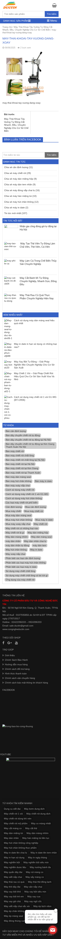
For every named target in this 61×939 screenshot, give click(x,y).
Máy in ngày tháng (37, 857)
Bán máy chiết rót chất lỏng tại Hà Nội (25, 460)
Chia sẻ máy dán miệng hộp (18, 178)
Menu (53, 20)
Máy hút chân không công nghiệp (21, 843)
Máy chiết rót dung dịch (38, 813)
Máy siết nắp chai (13, 877)
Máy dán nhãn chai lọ (35, 541)
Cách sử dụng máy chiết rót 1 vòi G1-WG (27, 494)
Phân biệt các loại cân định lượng (23, 558)
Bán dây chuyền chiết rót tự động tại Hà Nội (28, 439)
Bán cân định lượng (16, 431)
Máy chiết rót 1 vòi (13, 813)
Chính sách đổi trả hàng (17, 669)
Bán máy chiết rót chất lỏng (20, 455)
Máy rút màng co (34, 872)
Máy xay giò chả (12, 901)
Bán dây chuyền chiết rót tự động (23, 435)
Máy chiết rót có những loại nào (22, 528)
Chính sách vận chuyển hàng (20, 678)
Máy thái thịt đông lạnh (39, 882)
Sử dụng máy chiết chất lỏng (20, 571)
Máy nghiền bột (12, 862)
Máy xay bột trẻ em (14, 896)
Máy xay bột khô (12, 891)
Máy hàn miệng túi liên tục (35, 838)
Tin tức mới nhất (12, 213)
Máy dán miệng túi (13, 833)
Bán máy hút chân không (18, 481)
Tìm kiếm (51, 14)
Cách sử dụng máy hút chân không (24, 498)
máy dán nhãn (13, 541)
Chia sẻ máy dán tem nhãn (18, 184)
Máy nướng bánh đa (40, 867)
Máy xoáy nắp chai (15, 554)
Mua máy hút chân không (19, 519)
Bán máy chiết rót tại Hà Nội (20, 464)
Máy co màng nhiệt (41, 823)
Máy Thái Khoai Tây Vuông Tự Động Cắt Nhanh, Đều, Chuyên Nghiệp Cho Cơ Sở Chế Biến (27, 28)
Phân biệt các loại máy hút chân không (26, 562)
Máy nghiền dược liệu (15, 867)
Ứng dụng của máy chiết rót (20, 579)
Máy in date (36, 549)
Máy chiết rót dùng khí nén (17, 818)
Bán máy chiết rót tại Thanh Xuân (23, 472)
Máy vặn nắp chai (33, 886)
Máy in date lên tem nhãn (44, 852)
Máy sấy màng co (35, 877)
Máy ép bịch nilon (42, 906)
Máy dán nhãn (11, 838)
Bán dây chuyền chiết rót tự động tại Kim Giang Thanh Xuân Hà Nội (30, 445)
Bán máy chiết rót (15, 451)
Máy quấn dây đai (13, 872)
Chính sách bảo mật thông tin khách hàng (26, 682)
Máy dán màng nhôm (17, 537)
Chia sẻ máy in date (14, 207)
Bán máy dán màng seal (18, 477)
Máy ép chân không (14, 911)
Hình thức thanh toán (16, 673)
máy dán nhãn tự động (17, 545)
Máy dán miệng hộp (38, 532)
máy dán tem (39, 545)
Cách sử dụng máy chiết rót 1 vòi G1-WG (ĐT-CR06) (35, 398)
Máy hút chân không (16, 549)
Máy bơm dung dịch (34, 808)
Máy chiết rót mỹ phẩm (15, 823)
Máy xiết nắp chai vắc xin (17, 906)
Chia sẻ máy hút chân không (19, 202)
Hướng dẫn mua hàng (16, 664)
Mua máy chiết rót (33, 511)
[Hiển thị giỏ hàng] (55, 5)
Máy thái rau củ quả (14, 882)
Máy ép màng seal (13, 916)
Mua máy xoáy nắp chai (18, 524)
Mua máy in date (44, 519)
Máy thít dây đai (12, 886)
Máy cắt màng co (13, 828)
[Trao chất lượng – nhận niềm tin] (10, 5)
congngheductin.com (18, 629)
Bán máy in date (43, 481)
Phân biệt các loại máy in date (21, 567)
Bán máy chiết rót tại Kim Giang (22, 468)
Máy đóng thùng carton (16, 921)
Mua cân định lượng (35, 507)
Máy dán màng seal (41, 537)
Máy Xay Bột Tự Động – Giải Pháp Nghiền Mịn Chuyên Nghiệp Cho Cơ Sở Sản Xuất (34, 364)
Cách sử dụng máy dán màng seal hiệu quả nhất (34, 322)
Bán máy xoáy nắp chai (18, 485)
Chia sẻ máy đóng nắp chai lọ (19, 190)
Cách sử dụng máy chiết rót (20, 489)
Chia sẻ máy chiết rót (15, 173)
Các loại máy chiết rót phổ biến (22, 502)
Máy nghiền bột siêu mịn (36, 862)
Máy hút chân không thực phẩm (20, 847)
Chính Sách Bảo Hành (16, 660)
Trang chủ (7, 27)
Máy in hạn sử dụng (14, 857)
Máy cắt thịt (31, 828)
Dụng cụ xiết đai (12, 808)
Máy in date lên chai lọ (15, 852)
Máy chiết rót (40, 524)
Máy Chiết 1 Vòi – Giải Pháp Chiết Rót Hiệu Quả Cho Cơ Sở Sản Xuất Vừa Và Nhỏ (34, 376)
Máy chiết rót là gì (15, 532)
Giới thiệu (10, 655)
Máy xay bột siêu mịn (35, 891)
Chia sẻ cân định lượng (16, 167)
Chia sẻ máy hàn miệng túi (18, 196)
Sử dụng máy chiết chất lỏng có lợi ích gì (27, 575)
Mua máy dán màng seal (18, 515)
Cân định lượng (14, 507)
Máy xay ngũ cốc (33, 901)
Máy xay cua (33, 896)
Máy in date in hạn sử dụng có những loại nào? (35, 345)
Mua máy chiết (13, 511)
